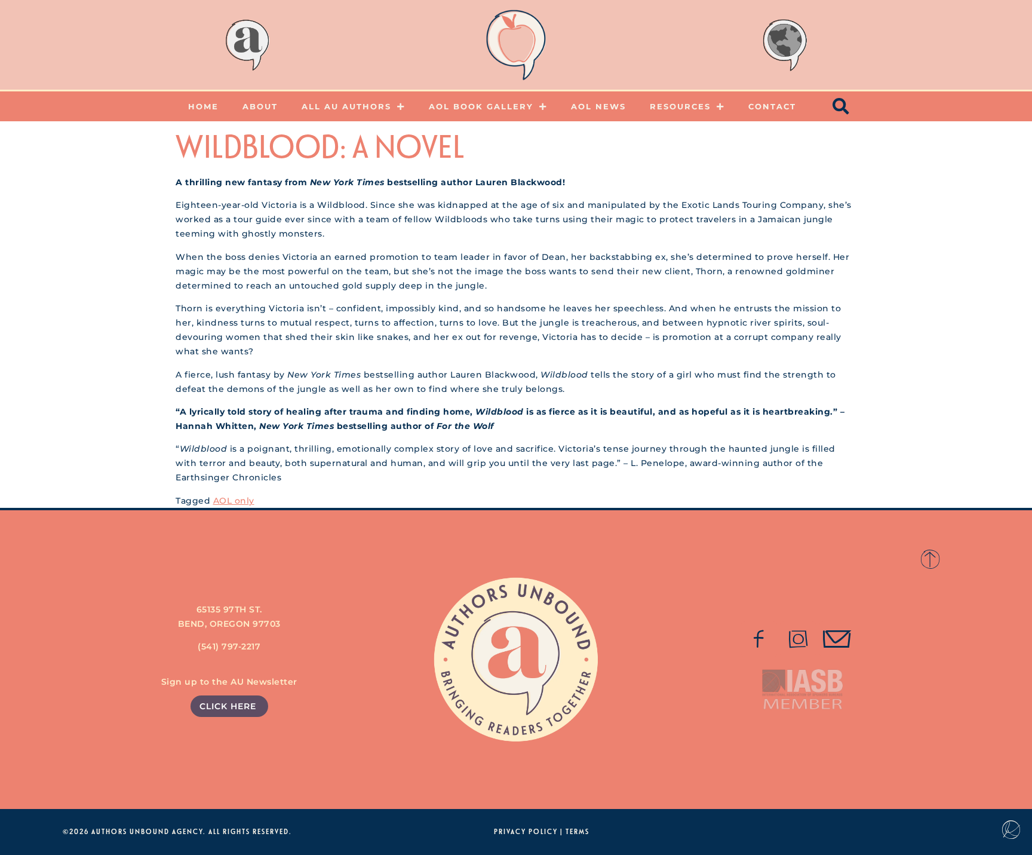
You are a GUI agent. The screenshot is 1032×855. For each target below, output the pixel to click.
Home (203, 106)
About (260, 106)
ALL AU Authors (346, 106)
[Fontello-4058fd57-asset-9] (798, 639)
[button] (841, 106)
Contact (772, 106)
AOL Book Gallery (481, 106)
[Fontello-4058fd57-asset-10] (837, 639)
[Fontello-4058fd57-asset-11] (759, 639)
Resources (680, 106)
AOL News (598, 106)
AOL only (233, 500)
